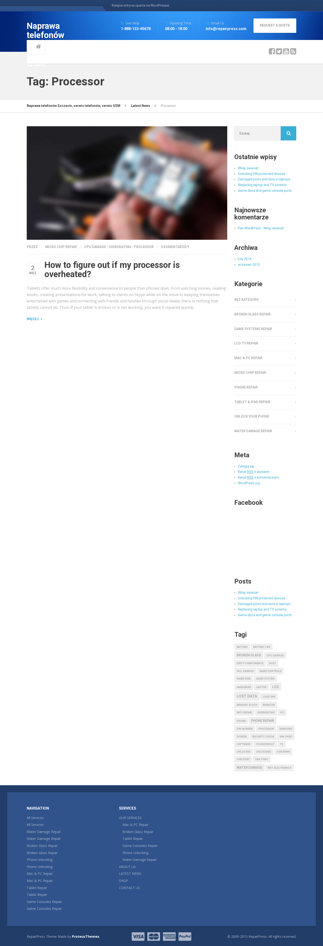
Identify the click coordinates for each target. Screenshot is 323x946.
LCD (275, 687)
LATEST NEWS (130, 873)
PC (282, 712)
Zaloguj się (246, 466)
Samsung (285, 728)
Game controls (270, 671)
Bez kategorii (246, 299)
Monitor (269, 704)
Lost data (247, 696)
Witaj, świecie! (248, 168)
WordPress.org (249, 483)
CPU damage (95, 247)
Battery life (261, 647)
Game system (265, 678)
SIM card (285, 736)
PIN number (245, 728)
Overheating (120, 247)
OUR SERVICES (130, 817)
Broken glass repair (252, 314)
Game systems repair (253, 329)
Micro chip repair (61, 247)
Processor (144, 247)
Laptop (261, 687)
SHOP (123, 880)
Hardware (244, 687)
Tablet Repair (37, 887)
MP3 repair (244, 712)
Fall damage (245, 671)
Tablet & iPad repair (252, 402)
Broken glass (249, 655)
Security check (263, 736)
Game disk (244, 678)
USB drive (283, 751)
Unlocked (244, 751)
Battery (242, 647)
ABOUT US (127, 866)
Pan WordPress (249, 228)
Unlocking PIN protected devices (261, 174)
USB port (243, 759)
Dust (272, 663)
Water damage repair (253, 431)
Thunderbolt (265, 744)
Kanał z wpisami (253, 472)
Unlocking (263, 751)
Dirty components (250, 663)
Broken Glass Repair (42, 845)
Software (243, 744)
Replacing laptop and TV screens (262, 185)
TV (281, 744)
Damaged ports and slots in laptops (264, 179)
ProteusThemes (85, 936)
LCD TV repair (246, 343)
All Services (35, 817)
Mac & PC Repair (40, 873)
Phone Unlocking (39, 859)
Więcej (33, 319)
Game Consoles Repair (44, 901)
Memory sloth (247, 704)
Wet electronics (279, 767)
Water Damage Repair (44, 831)
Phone (241, 721)
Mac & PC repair (248, 358)
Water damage (249, 767)
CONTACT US (129, 887)
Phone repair (246, 387)
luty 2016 (245, 259)
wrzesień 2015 (249, 264)
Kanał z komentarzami (258, 477)
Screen (242, 736)
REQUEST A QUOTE (275, 25)
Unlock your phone (251, 416)
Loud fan (269, 696)
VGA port (261, 759)
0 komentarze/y (175, 247)
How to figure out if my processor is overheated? (112, 269)
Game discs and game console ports (265, 190)
